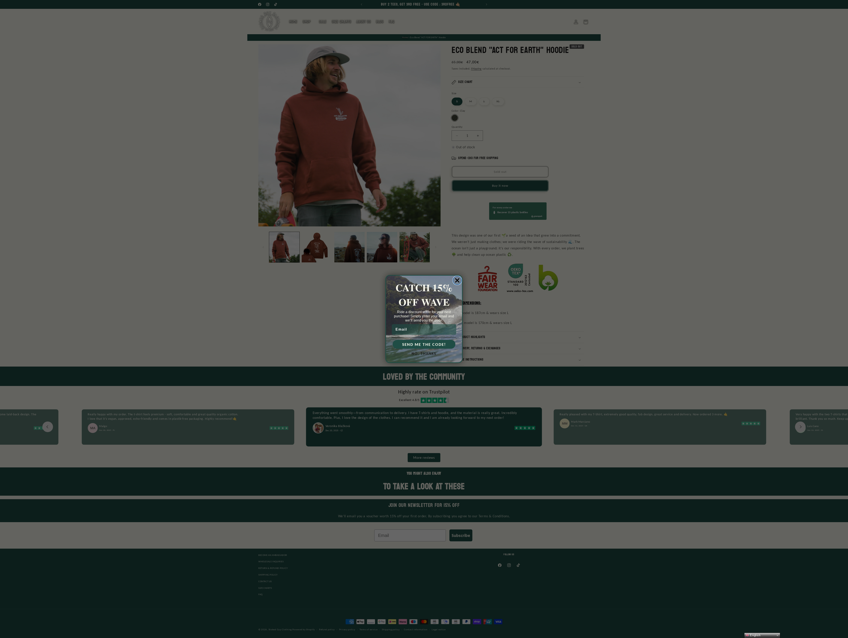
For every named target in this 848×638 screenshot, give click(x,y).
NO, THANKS (424, 353)
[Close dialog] (457, 280)
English (755, 635)
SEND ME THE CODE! (424, 344)
